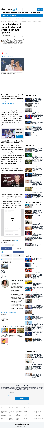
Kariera (16, 423)
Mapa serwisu (38, 423)
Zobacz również (18, 136)
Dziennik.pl (11, 407)
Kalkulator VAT (36, 414)
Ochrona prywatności (29, 423)
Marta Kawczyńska (13, 41)
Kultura (17, 419)
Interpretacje (3, 416)
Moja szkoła (18, 414)
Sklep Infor (3, 418)
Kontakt (3, 423)
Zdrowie (10, 416)
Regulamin (21, 423)
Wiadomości (11, 414)
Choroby (25, 415)
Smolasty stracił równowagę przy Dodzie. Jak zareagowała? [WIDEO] (19, 131)
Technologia (11, 411)
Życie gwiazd (5, 15)
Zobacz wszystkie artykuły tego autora (8, 312)
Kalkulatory (36, 407)
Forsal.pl (2, 414)
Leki (24, 412)
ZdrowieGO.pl (3, 415)
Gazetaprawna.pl (4, 411)
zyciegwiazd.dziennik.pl (9, 21)
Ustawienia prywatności (20, 424)
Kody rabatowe (19, 411)
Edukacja (18, 412)
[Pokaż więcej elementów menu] (42, 12)
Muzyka (17, 418)
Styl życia (25, 418)
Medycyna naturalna (27, 414)
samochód (7, 245)
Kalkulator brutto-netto (38, 416)
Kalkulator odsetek (37, 415)
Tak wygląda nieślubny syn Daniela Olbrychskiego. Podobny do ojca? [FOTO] (4, 317)
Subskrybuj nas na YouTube (9, 53)
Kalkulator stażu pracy (38, 412)
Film (17, 416)
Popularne (13, 326)
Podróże (10, 418)
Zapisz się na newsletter (9, 56)
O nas (7, 423)
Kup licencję (16, 240)
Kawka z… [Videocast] (22, 18)
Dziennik (2, 21)
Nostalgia (10, 18)
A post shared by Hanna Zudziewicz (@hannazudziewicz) (15, 234)
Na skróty (3, 407)
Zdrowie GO (15, 18)
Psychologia (26, 416)
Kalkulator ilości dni (37, 411)
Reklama (11, 423)
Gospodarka (11, 412)
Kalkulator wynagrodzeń (38, 418)
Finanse (25, 411)
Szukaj (41, 9)
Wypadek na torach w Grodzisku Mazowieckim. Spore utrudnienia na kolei (4, 274)
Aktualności (13, 15)
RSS (28, 424)
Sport (10, 415)
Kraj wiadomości (20, 326)
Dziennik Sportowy (32, 18)
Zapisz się (22, 398)
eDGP (2, 412)
